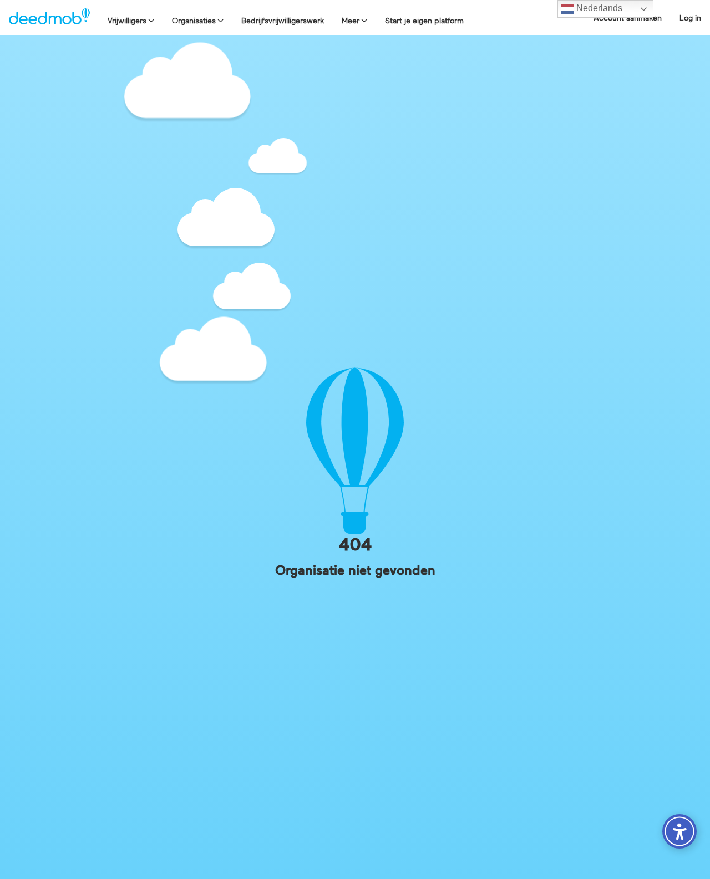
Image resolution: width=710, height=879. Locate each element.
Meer (350, 20)
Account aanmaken (628, 18)
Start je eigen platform (424, 20)
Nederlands (598, 8)
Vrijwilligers (127, 20)
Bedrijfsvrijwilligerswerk (282, 20)
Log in (690, 18)
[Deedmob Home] (49, 18)
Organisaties (194, 20)
